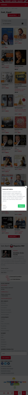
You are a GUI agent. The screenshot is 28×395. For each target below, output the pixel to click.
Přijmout (21, 206)
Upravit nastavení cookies (4, 207)
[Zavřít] (26, 187)
